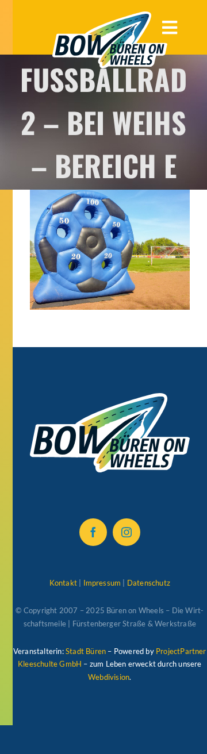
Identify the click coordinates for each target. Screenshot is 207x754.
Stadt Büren (86, 651)
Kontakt (63, 582)
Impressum (102, 582)
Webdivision (108, 677)
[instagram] (126, 532)
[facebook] (93, 532)
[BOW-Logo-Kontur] (109, 17)
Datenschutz (148, 582)
